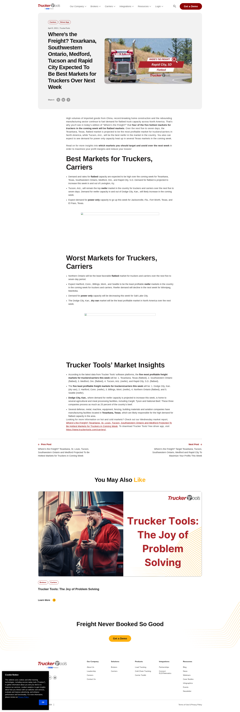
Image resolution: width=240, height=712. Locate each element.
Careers (90, 675)
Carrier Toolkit (140, 675)
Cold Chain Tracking (143, 671)
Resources (143, 6)
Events (185, 687)
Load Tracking (140, 667)
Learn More (44, 600)
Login (158, 6)
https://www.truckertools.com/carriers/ (86, 429)
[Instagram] (55, 678)
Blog (184, 667)
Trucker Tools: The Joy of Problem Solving (68, 589)
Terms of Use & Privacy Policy (190, 705)
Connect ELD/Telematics (165, 672)
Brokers (94, 6)
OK (43, 702)
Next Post (194, 444)
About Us (90, 667)
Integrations (125, 6)
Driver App (64, 22)
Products (139, 661)
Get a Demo (191, 6)
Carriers (109, 6)
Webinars (186, 675)
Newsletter (187, 691)
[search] (174, 6)
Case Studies (188, 679)
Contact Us (91, 679)
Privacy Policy (23, 697)
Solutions (115, 661)
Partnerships (164, 667)
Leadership (91, 671)
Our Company (77, 6)
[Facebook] (50, 678)
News (185, 671)
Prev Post (46, 444)
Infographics (188, 683)
